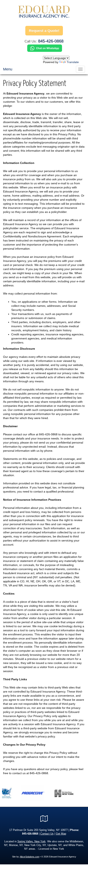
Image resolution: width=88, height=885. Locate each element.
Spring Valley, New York (31, 841)
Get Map (61, 833)
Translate (73, 62)
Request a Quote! (44, 31)
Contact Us (47, 833)
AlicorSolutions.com (29, 856)
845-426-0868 (50, 41)
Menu (7, 69)
